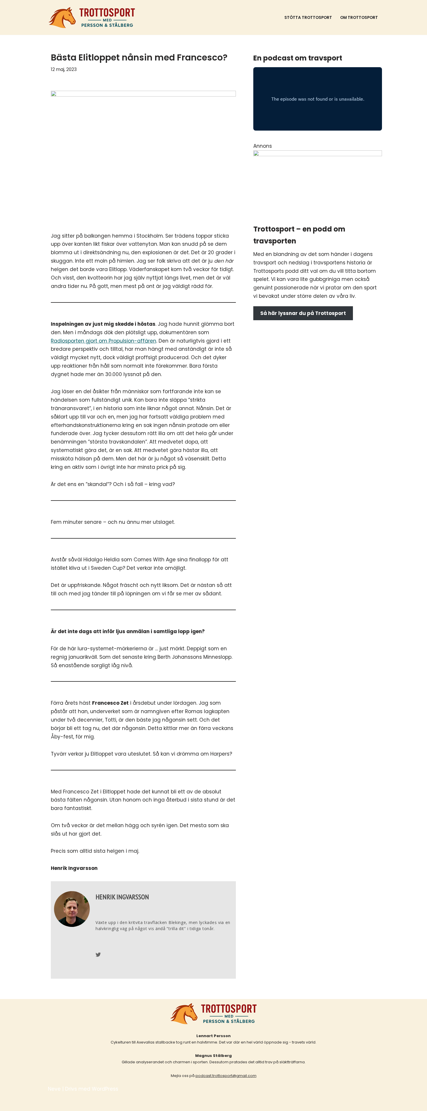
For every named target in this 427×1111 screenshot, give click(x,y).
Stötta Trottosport (308, 17)
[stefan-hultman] (317, 154)
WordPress (105, 1088)
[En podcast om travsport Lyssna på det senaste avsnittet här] (92, 17)
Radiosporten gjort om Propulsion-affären (103, 340)
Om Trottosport (359, 17)
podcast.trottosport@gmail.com (225, 1075)
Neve (54, 1088)
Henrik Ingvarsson (122, 896)
